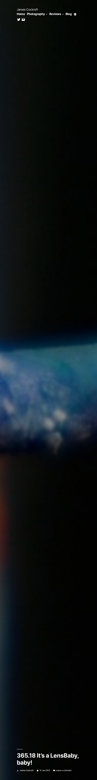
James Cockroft (27, 9)
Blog (69, 14)
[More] (75, 14)
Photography (36, 14)
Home (21, 14)
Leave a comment (63, 770)
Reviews (55, 14)
